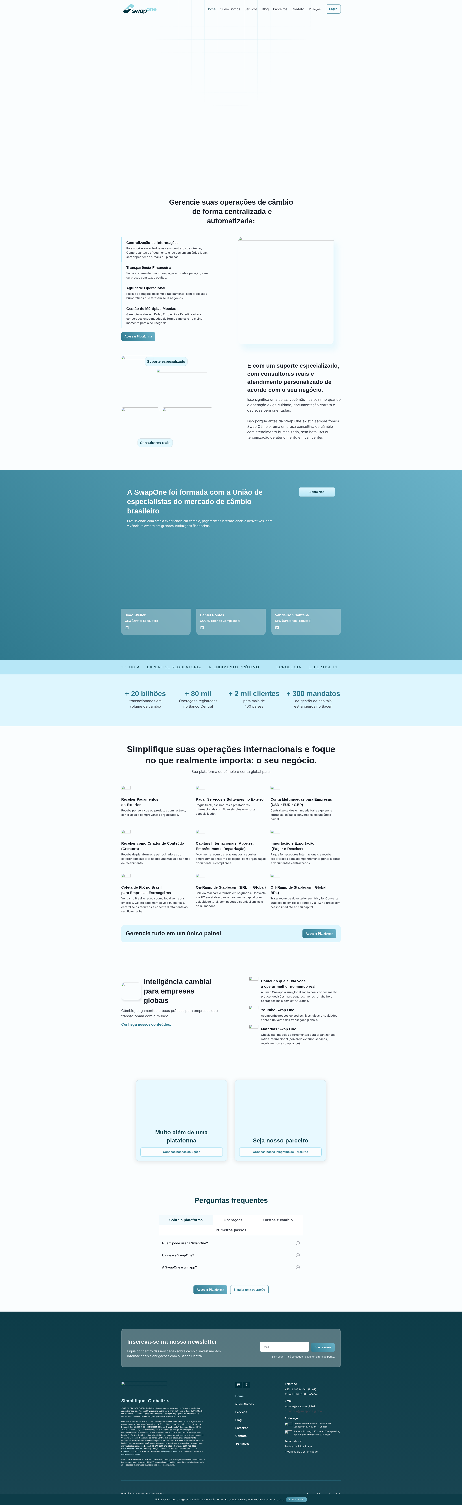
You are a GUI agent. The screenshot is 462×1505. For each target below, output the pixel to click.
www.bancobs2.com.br (132, 1448)
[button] (231, 1243)
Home (210, 9)
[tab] (186, 1220)
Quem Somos (230, 9)
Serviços (251, 9)
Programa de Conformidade (301, 1451)
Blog (265, 9)
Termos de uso (293, 1441)
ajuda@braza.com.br (171, 1451)
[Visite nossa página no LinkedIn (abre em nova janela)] (238, 1385)
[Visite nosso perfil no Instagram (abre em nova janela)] (246, 1385)
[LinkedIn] (126, 627)
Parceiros (280, 9)
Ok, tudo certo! (296, 1499)
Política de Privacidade (298, 1446)
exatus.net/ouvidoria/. (131, 1454)
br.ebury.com (128, 1451)
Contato (298, 9)
